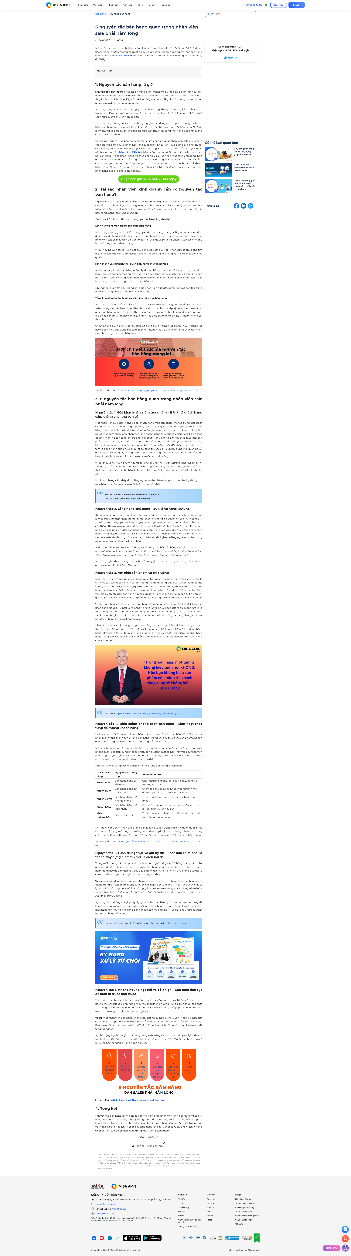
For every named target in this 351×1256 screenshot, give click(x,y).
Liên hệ (181, 1215)
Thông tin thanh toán (187, 1226)
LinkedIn (210, 1207)
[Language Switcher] (266, 4)
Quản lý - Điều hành (243, 1211)
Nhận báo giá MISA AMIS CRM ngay (149, 179)
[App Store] (132, 1238)
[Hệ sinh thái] (123, 1186)
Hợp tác (182, 1211)
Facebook (211, 1199)
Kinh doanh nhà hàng (244, 1220)
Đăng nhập (278, 5)
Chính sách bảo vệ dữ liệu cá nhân (189, 1221)
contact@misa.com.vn (105, 1204)
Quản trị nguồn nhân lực (245, 1203)
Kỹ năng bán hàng (120, 14)
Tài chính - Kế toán (243, 1199)
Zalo (208, 1211)
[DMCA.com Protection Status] (220, 1238)
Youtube (210, 1203)
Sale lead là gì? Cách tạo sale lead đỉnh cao (139, 1100)
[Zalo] (118, 1238)
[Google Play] (152, 1238)
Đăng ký (296, 5)
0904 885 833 (119, 1209)
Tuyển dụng (183, 1207)
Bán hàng (100, 14)
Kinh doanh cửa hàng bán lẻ (247, 1215)
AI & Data (239, 1224)
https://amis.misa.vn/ (104, 1213)
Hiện (110, 71)
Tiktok (209, 1220)
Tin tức (181, 1203)
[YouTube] (102, 1238)
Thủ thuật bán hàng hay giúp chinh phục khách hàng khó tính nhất (158, 390)
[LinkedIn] (110, 1238)
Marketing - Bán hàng (244, 1207)
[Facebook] (94, 1238)
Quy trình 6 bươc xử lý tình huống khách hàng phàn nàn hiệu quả (147, 713)
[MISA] (97, 1186)
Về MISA (182, 1199)
